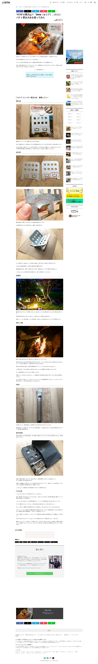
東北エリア (79, 113)
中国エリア (79, 119)
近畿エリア (70, 119)
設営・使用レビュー (54, 542)
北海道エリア (70, 113)
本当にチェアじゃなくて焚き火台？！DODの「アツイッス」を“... (76, 128)
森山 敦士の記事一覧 (39, 573)
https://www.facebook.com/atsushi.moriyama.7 (31, 568)
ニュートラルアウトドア (47, 651)
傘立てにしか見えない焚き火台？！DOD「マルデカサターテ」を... (77, 141)
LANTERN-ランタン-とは (20, 634)
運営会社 (17, 635)
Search (94, 1)
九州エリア (79, 122)
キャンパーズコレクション (36, 652)
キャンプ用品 (62, 2)
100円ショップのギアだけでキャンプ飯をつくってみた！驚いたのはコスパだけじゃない (39, 75)
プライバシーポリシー (75, 634)
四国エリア (70, 122)
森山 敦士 (25, 542)
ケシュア (44, 652)
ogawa (57, 651)
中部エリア (79, 116)
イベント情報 (90, 2)
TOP (50, 2)
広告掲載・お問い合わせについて (30, 634)
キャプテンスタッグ (38, 651)
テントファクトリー (70, 651)
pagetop (49, 630)
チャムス (23, 652)
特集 (85, 2)
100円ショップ (47, 542)
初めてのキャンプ (56, 2)
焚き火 (21, 542)
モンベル (31, 651)
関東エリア (70, 116)
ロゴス (28, 651)
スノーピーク (23, 651)
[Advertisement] (39, 593)
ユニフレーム (18, 652)
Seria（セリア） (40, 542)
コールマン (17, 651)
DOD (53, 651)
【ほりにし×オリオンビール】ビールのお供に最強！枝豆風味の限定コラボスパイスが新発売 (77, 89)
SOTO (76, 651)
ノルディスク (28, 652)
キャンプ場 (76, 2)
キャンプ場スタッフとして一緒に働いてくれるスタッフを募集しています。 (50, 634)
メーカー (80, 2)
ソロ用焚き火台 (34, 542)
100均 (29, 542)
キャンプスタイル (70, 2)
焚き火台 (17, 542)
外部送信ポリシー (67, 634)
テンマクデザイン (62, 651)
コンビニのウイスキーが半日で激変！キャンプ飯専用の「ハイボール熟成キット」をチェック (77, 83)
